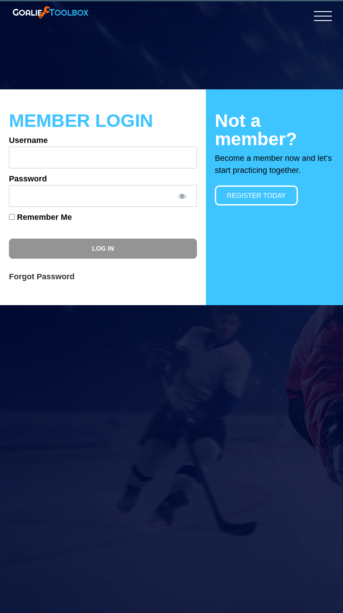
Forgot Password (42, 276)
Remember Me (43, 217)
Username (28, 140)
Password (28, 178)
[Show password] (182, 196)
